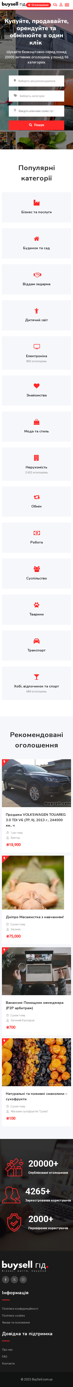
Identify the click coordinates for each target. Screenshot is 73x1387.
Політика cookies (13, 1315)
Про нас (7, 1349)
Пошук (39, 125)
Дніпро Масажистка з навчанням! (35, 917)
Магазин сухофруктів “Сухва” (29, 1111)
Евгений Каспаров (22, 1020)
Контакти (8, 1363)
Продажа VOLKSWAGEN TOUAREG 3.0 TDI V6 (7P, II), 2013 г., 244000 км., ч (36, 820)
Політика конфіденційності (20, 1308)
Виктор (15, 837)
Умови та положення (16, 1322)
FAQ (4, 1356)
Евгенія (15, 929)
